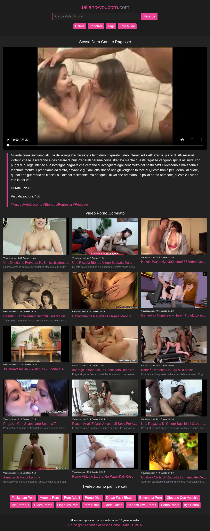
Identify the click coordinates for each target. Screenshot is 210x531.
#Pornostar (64, 204)
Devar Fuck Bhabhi (120, 497)
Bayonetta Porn (150, 497)
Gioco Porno (43, 505)
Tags (111, 26)
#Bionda (49, 204)
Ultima (79, 26)
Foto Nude (127, 26)
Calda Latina (113, 505)
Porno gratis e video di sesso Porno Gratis (98, 525)
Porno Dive (93, 497)
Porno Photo (170, 505)
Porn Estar (91, 505)
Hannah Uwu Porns (141, 505)
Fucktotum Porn (23, 497)
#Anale (16, 204)
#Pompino (80, 204)
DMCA (137, 525)
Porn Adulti (72, 497)
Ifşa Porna (191, 505)
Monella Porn (49, 497)
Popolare (96, 26)
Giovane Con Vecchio (183, 497)
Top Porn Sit (20, 505)
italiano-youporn (105, 7)
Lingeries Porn (68, 505)
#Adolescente (32, 204)
